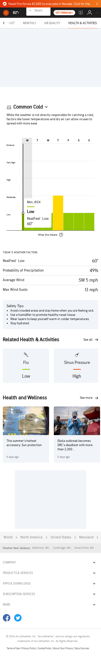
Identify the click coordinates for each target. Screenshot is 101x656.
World (8, 537)
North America (31, 537)
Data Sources (82, 648)
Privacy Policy (28, 648)
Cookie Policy (45, 648)
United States (60, 537)
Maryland (86, 537)
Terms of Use (13, 648)
